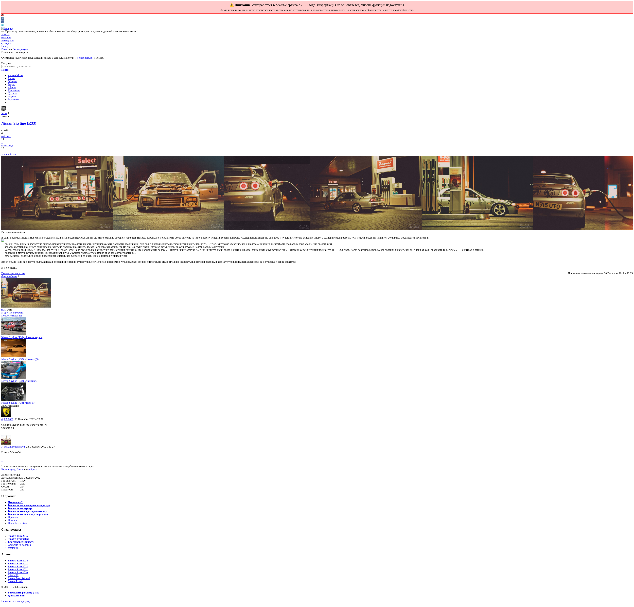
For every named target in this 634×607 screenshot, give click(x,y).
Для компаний (16, 595)
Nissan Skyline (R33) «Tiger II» (18, 402)
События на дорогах (19, 544)
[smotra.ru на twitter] (2, 25)
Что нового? (15, 502)
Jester (4, 113)
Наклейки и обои (17, 523)
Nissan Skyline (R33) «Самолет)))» (20, 359)
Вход (4, 49)
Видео (11, 84)
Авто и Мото (15, 75)
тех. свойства (8, 154)
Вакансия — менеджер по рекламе (28, 514)
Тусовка (12, 93)
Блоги (11, 78)
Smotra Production (18, 539)
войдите (33, 469)
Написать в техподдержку (16, 601)
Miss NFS (13, 575)
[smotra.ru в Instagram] (7, 28)
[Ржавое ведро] (13, 334)
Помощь (12, 520)
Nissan (6, 123)
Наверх (5, 46)
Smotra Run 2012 (18, 566)
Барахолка (13, 99)
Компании (14, 90)
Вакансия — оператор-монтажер (27, 511)
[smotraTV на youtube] (2, 15)
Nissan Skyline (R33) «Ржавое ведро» (21, 337)
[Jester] (3, 110)
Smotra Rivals (15, 581)
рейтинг (6, 136)
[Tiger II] (13, 399)
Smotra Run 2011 (18, 569)
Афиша (12, 87)
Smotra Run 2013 (18, 563)
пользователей (85, 57)
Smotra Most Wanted (19, 578)
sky (3, 309)
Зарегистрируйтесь (12, 469)
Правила (13, 517)
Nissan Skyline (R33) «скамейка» (19, 381)
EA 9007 (8, 419)
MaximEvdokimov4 (14, 446)
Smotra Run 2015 (18, 536)
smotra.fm (13, 547)
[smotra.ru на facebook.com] (2, 22)
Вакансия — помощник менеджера (29, 505)
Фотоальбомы (9, 276)
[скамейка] (13, 378)
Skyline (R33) (24, 123)
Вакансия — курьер (20, 508)
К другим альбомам (12, 312)
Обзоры (12, 81)
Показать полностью (13, 273)
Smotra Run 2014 (18, 560)
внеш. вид (7, 145)
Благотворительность (21, 541)
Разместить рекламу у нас (23, 592)
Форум (12, 96)
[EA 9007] (6, 416)
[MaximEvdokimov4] (6, 443)
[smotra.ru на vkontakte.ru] (2, 18)
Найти (5, 69)
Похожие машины (11, 315)
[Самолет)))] (13, 356)
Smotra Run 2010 (18, 572)
